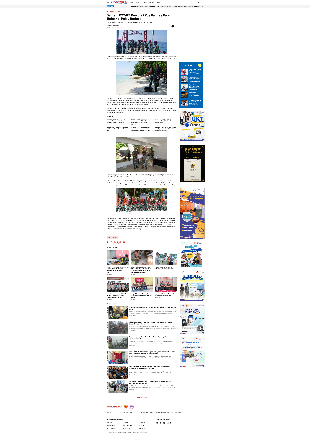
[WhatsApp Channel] (170, 423)
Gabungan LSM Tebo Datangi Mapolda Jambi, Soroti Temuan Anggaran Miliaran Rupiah (150, 382)
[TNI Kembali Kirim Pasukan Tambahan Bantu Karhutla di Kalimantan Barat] (118, 312)
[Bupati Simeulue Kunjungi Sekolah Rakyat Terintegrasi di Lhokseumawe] (184, 87)
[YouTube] (167, 423)
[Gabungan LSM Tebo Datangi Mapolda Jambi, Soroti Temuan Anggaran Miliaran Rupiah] (118, 386)
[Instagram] (161, 423)
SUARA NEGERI (127, 422)
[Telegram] (114, 242)
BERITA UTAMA (107, 341)
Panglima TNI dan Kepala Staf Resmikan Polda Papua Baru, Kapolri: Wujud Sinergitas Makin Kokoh (165, 128)
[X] (111, 242)
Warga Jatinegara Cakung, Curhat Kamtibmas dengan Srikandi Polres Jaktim (141, 295)
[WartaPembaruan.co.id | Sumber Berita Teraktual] (119, 2)
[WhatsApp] (120, 242)
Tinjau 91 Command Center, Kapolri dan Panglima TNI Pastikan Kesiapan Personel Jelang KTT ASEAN (118, 269)
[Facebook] (108, 242)
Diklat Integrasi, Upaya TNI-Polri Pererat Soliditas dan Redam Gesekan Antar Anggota (117, 128)
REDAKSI (109, 412)
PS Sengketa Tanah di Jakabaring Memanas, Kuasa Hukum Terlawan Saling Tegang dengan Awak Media (195, 102)
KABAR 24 (142, 428)
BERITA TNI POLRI (112, 237)
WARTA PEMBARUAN (118, 432)
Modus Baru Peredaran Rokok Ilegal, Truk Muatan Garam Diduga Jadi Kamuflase (194, 95)
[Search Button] (201, 2)
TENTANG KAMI (127, 412)
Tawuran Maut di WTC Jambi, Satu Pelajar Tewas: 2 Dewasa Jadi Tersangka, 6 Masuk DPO (195, 79)
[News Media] (131, 406)
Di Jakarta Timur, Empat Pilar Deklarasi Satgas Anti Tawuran (164, 268)
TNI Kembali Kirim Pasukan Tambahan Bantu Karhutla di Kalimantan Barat (152, 308)
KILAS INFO (110, 422)
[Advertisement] (191, 35)
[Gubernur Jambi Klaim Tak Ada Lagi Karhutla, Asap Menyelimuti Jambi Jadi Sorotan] (118, 342)
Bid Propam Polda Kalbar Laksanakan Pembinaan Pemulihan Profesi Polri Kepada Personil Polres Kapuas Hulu (141, 128)
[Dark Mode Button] (198, 2)
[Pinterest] (117, 242)
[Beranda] (107, 11)
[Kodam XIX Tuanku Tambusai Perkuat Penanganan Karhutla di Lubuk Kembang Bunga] (118, 327)
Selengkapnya (141, 397)
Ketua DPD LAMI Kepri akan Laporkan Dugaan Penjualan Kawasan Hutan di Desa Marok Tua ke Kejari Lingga (152, 352)
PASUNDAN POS (127, 425)
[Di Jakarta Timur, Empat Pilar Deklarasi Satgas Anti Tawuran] (166, 257)
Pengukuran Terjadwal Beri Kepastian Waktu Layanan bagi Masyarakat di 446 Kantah (195, 72)
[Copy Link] (124, 242)
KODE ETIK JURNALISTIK (162, 412)
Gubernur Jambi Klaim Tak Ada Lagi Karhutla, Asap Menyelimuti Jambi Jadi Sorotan (192, 6)
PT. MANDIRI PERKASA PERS (132, 432)
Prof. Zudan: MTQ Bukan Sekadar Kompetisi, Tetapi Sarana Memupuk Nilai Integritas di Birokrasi (149, 367)
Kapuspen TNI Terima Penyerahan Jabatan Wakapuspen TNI (165, 294)
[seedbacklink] (126, 406)
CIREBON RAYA (111, 425)
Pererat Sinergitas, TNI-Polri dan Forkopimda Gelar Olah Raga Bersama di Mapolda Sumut (165, 120)
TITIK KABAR (142, 422)
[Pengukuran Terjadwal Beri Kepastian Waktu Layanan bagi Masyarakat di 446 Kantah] (184, 72)
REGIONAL (107, 309)
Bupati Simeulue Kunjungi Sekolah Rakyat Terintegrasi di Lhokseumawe (195, 87)
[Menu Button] (108, 2)
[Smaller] (170, 26)
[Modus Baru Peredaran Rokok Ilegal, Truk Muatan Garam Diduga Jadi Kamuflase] (184, 95)
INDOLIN (141, 425)
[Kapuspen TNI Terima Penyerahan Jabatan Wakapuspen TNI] (166, 284)
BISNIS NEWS (126, 428)
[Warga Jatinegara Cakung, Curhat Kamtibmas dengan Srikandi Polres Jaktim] (142, 284)
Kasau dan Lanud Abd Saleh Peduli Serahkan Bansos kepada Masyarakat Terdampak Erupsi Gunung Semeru (117, 120)
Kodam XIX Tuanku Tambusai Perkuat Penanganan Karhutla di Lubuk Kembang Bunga (143, 6)
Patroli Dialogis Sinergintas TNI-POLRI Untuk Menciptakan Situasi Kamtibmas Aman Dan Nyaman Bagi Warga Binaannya (141, 121)
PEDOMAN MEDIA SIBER (146, 412)
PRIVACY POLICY (177, 412)
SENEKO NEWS (111, 428)
